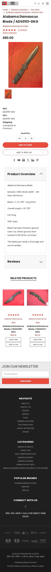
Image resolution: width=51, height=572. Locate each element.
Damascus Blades (25, 461)
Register (30, 428)
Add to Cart (13, 344)
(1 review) (22, 30)
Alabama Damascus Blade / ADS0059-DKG (13, 329)
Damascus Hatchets (25, 464)
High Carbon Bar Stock (25, 454)
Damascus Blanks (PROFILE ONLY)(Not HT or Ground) (25, 468)
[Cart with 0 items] (42, 3)
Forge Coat (25, 450)
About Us (25, 403)
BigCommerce (30, 562)
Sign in (20, 428)
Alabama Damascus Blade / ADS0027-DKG (37, 329)
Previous (3, 303)
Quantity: (25, 133)
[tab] (25, 174)
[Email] (19, 160)
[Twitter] (28, 160)
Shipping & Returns (25, 421)
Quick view (13, 339)
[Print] (23, 160)
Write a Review (10, 32)
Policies (25, 410)
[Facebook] (14, 160)
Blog (25, 417)
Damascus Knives (25, 457)
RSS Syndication (25, 425)
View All (25, 490)
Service (25, 414)
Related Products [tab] (23, 278)
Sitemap (25, 432)
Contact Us (25, 407)
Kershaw (25, 487)
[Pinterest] (37, 160)
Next (48, 303)
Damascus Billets (25, 447)
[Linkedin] (32, 160)
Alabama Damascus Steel (25, 483)
